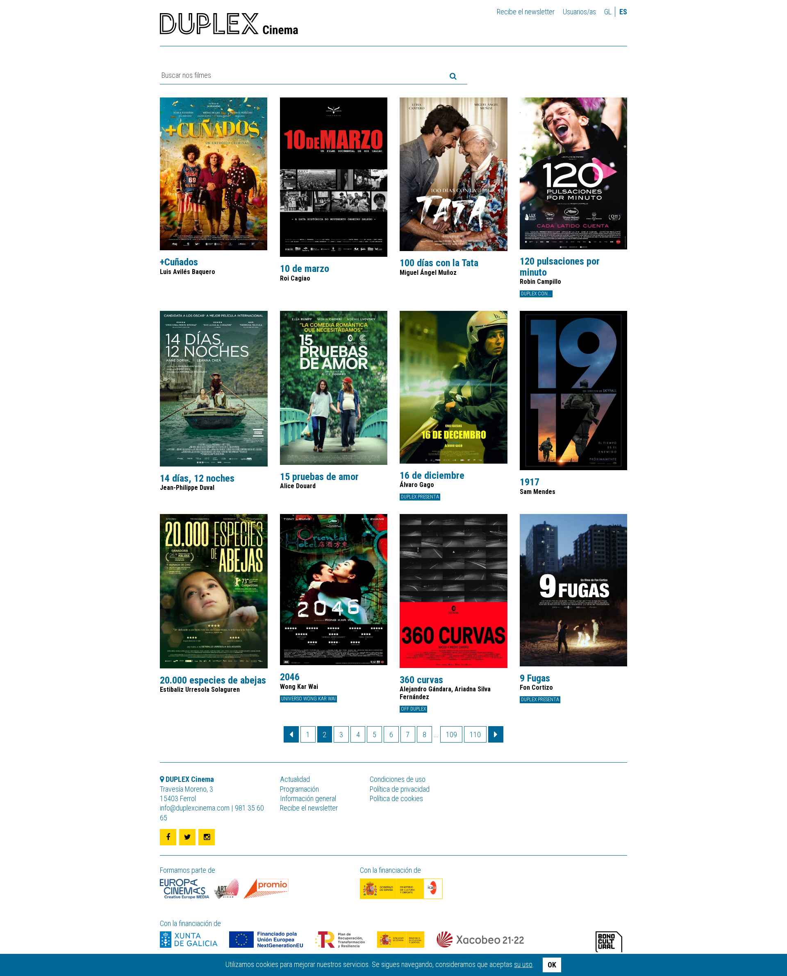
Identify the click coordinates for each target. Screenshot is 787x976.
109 (451, 734)
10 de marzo (304, 268)
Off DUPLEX (413, 709)
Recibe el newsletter (526, 11)
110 (475, 734)
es (623, 11)
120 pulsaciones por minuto (560, 267)
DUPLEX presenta (420, 497)
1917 (529, 482)
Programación (299, 789)
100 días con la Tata (439, 263)
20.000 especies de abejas (213, 680)
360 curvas (421, 680)
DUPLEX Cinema (229, 26)
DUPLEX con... (536, 294)
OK (552, 964)
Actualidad (295, 779)
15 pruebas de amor (319, 476)
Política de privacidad (400, 789)
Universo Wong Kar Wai (308, 699)
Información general (308, 798)
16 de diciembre (432, 475)
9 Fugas (535, 678)
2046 (290, 677)
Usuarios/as (579, 11)
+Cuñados (179, 262)
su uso (523, 964)
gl (608, 11)
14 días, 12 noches (197, 478)
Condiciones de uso (397, 779)
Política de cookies (396, 798)
